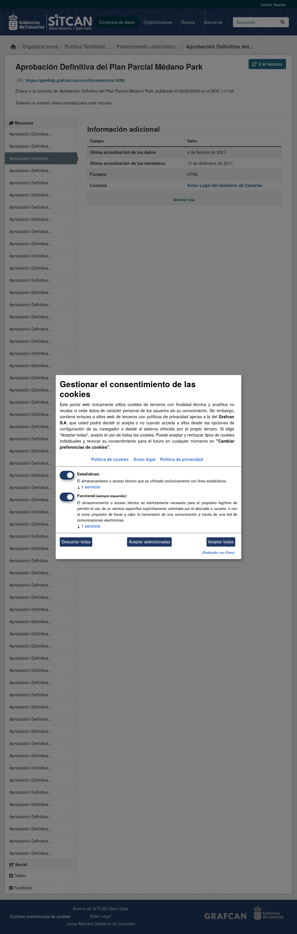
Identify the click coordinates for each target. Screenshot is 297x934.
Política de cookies (110, 459)
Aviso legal (144, 459)
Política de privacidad (181, 459)
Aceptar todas (220, 542)
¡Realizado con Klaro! (218, 552)
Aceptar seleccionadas (149, 542)
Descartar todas (76, 542)
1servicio (88, 487)
